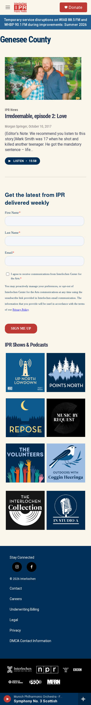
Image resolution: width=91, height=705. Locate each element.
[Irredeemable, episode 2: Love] (43, 78)
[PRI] (65, 669)
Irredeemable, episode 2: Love (35, 116)
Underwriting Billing (24, 609)
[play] (7, 698)
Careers (16, 599)
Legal (14, 620)
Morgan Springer (16, 126)
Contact (16, 588)
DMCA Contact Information (30, 641)
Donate (75, 7)
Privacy (15, 630)
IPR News (11, 110)
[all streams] (84, 699)
